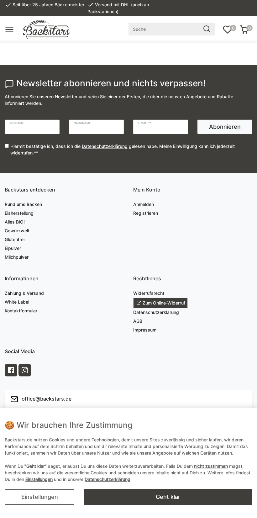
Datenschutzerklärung (156, 312)
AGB (137, 321)
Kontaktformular (21, 310)
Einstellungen (39, 497)
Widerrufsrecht (148, 293)
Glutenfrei (14, 239)
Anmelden (143, 204)
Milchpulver (17, 257)
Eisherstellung (19, 213)
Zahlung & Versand (24, 293)
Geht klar (168, 497)
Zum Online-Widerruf (164, 302)
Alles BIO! (15, 221)
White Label (17, 302)
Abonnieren (225, 126)
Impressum (144, 329)
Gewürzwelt (17, 230)
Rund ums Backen (23, 204)
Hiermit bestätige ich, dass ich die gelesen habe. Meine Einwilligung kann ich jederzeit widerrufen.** (122, 149)
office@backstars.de (45, 398)
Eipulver (13, 248)
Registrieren (145, 213)
